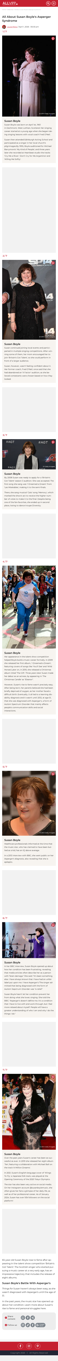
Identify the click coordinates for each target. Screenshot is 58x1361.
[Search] (48, 3)
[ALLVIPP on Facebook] (20, 1346)
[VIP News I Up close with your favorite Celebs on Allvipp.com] (24, 3)
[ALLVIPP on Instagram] (29, 1346)
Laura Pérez (12, 27)
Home (4, 9)
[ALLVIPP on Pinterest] (37, 1346)
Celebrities (10, 9)
